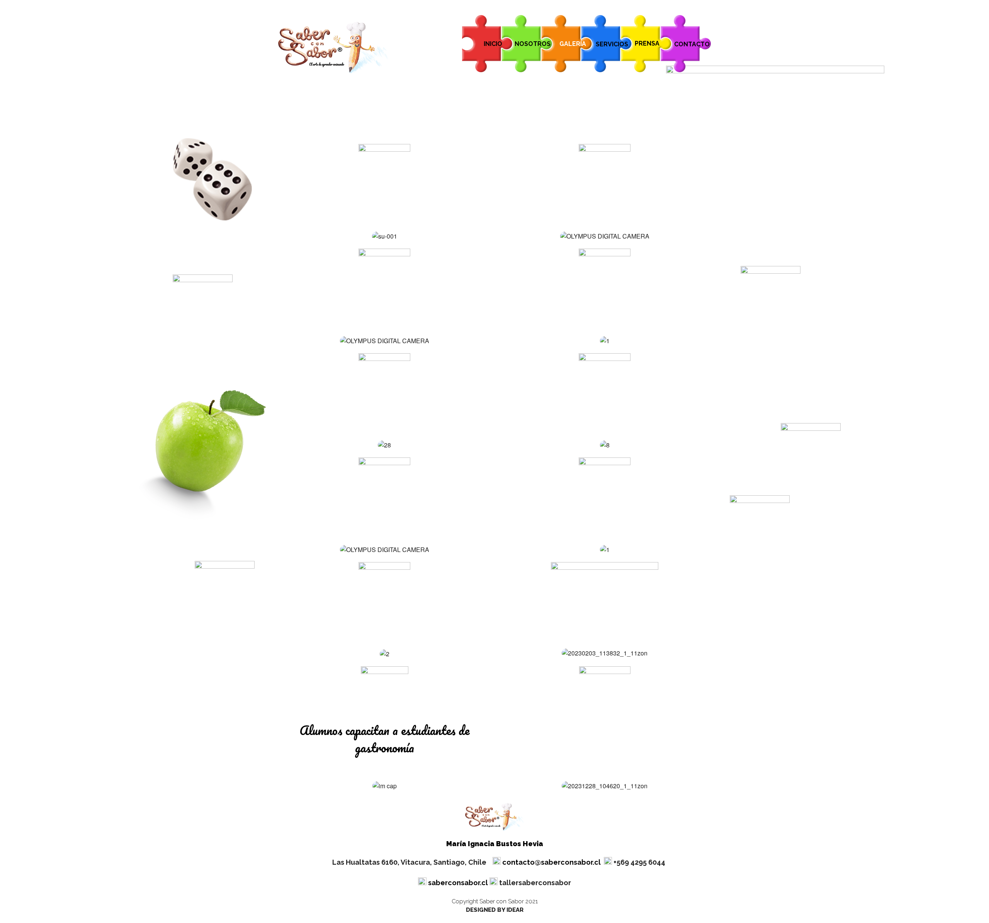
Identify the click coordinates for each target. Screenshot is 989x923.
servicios (612, 44)
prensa (647, 43)
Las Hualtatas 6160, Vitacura (409, 862)
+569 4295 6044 (639, 862)
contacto (692, 44)
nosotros (533, 43)
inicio (493, 43)
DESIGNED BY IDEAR (494, 909)
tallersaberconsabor (535, 883)
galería (572, 43)
